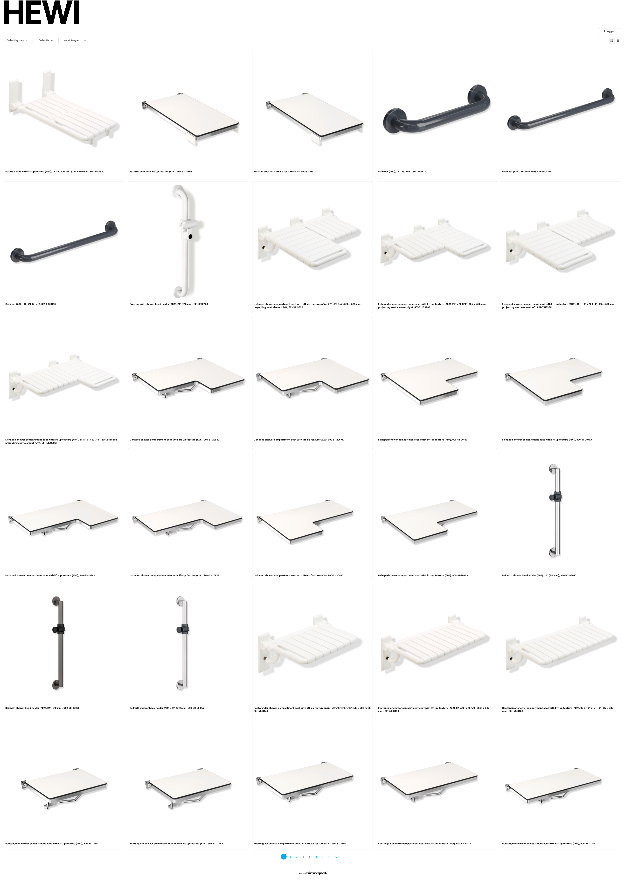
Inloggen (609, 31)
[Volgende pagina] (341, 856)
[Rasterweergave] (612, 41)
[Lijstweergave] (618, 41)
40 (335, 856)
